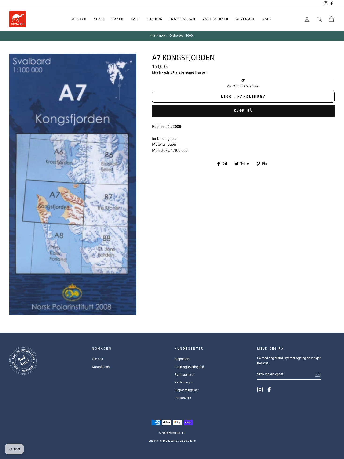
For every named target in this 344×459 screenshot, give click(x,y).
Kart (135, 19)
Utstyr (79, 19)
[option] (172, 35)
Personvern (183, 398)
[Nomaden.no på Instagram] (260, 389)
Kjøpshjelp (182, 359)
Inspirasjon (183, 19)
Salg (267, 19)
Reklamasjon (184, 382)
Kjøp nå (243, 110)
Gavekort (245, 19)
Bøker (117, 19)
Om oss (97, 359)
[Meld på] (318, 375)
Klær (99, 19)
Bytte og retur (184, 374)
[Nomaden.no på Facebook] (269, 389)
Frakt (176, 72)
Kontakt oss (101, 367)
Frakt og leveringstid (189, 367)
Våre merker (215, 19)
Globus (155, 19)
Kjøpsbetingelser (187, 390)
